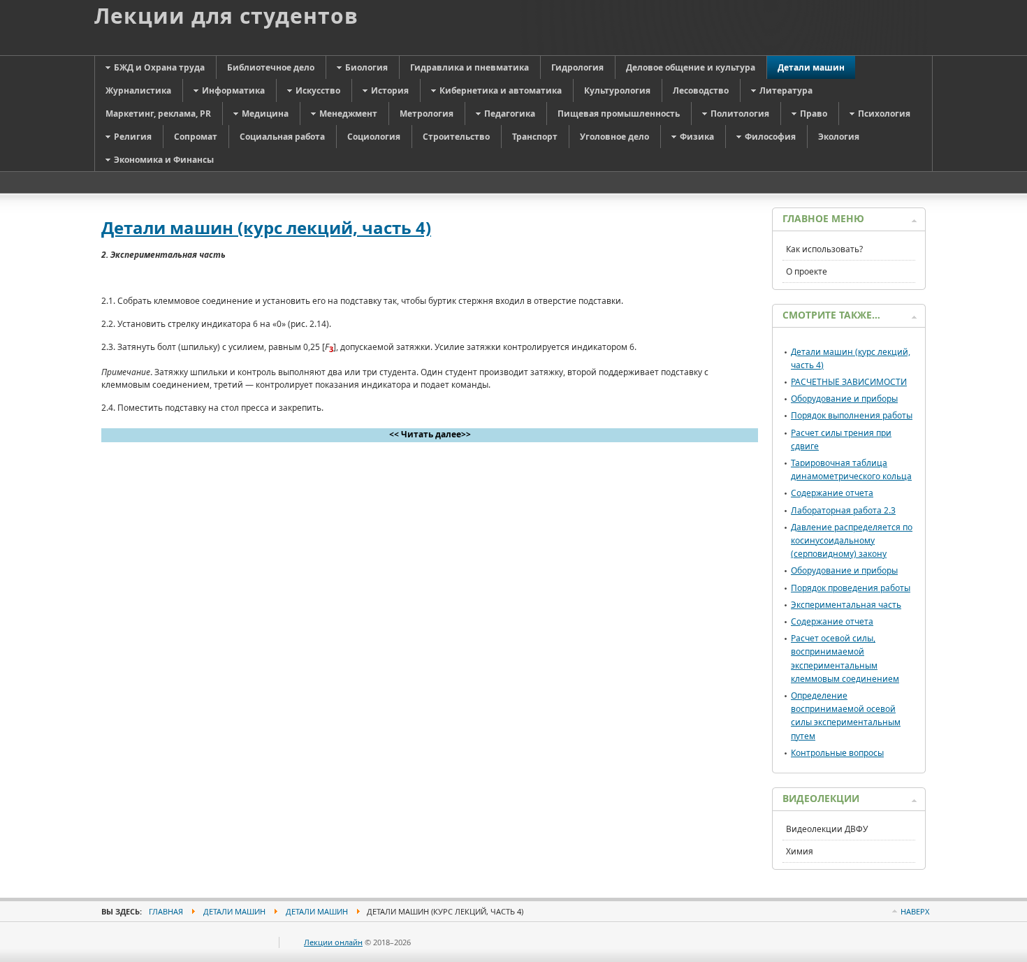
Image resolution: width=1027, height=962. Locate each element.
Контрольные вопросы (837, 753)
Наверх (915, 911)
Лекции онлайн (333, 942)
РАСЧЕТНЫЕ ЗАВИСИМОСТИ (849, 382)
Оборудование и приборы (844, 399)
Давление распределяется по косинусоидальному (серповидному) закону (851, 540)
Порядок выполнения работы (851, 415)
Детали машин (234, 911)
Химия (799, 851)
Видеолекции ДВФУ (827, 829)
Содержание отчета (832, 493)
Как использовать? (824, 249)
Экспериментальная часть (846, 605)
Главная (166, 911)
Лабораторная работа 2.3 (843, 510)
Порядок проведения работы (850, 588)
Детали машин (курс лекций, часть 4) (266, 227)
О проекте (806, 271)
